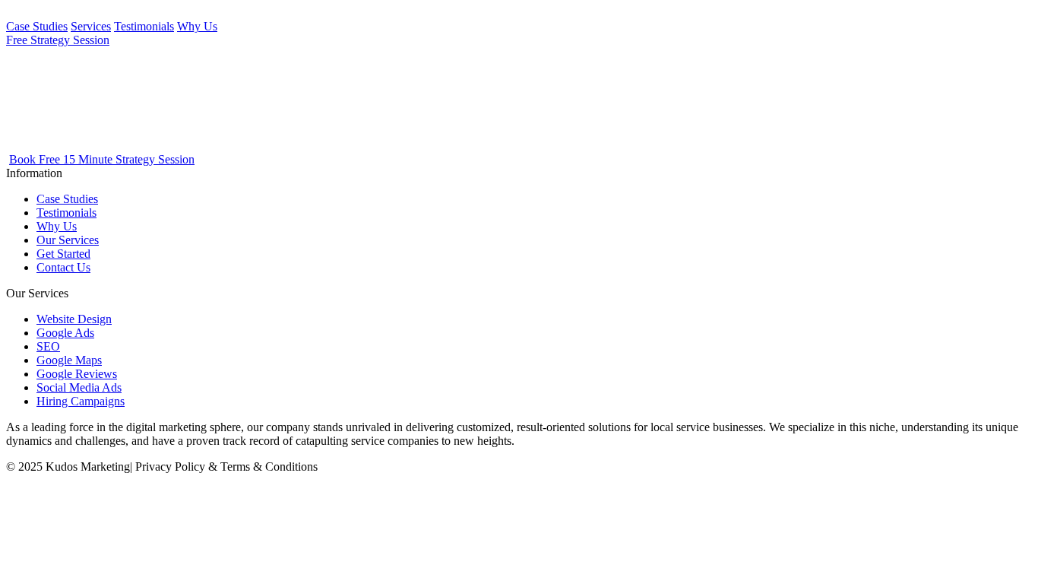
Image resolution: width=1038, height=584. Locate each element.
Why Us (197, 26)
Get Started (63, 253)
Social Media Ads (79, 387)
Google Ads (65, 332)
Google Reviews (76, 373)
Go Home (44, 131)
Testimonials (144, 26)
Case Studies (37, 26)
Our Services (67, 239)
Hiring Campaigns (80, 401)
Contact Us (63, 267)
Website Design (74, 319)
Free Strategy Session (57, 39)
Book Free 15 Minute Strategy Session (102, 159)
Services (91, 26)
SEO (48, 346)
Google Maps (69, 360)
